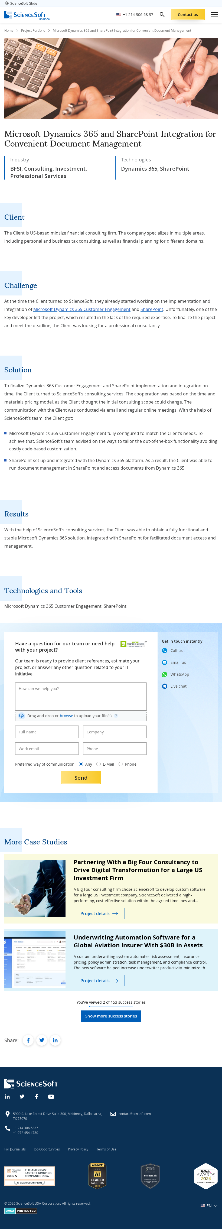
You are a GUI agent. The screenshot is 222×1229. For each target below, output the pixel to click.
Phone (91, 744)
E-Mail (108, 764)
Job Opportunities (47, 1149)
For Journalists (15, 1149)
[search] (162, 14)
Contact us (188, 14)
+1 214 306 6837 (25, 1128)
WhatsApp (180, 674)
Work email (26, 744)
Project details (95, 913)
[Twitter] (22, 1096)
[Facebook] (37, 1096)
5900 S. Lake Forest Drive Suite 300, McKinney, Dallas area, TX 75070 (57, 1116)
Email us (178, 662)
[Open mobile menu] (214, 14)
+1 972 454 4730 (25, 1132)
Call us (177, 650)
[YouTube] (51, 1096)
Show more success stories (111, 1016)
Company (93, 727)
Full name (25, 727)
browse (66, 715)
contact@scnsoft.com (135, 1113)
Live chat (179, 686)
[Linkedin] (7, 1096)
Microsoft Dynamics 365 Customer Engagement (81, 309)
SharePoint (152, 309)
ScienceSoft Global (24, 3)
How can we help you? (34, 684)
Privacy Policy (78, 1149)
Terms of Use (106, 1149)
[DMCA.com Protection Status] (20, 1213)
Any (88, 764)
